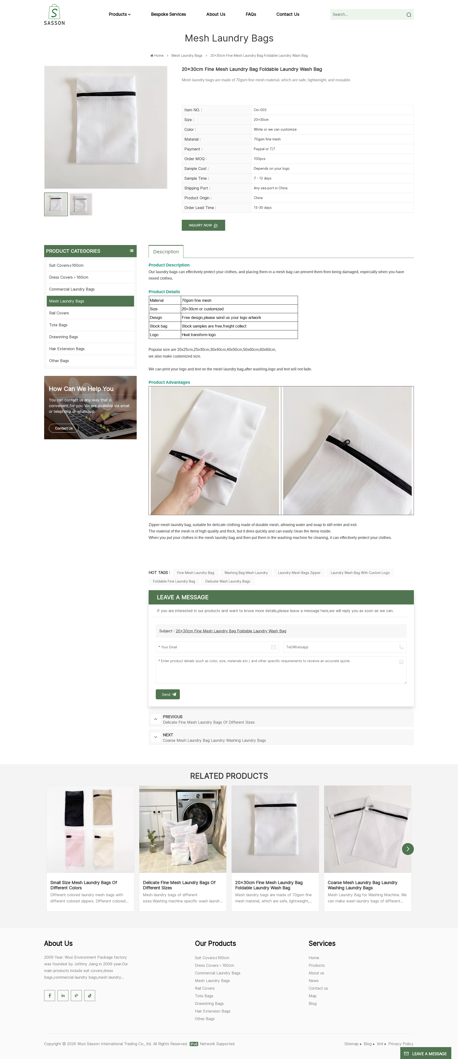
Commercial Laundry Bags (72, 289)
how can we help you (81, 388)
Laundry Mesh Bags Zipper (299, 573)
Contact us (287, 14)
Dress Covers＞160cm (68, 277)
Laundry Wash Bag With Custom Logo (360, 573)
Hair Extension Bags (67, 348)
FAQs (251, 14)
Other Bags (59, 360)
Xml (380, 1043)
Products (118, 14)
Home (159, 55)
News (314, 980)
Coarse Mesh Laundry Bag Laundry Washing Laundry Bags (362, 885)
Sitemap (351, 1043)
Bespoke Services (168, 14)
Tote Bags (58, 324)
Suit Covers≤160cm (66, 265)
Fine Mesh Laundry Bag (195, 573)
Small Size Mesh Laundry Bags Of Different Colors (83, 885)
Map (313, 995)
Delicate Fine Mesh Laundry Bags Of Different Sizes (179, 885)
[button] (408, 849)
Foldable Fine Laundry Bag (174, 581)
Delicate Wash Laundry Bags (227, 581)
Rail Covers (59, 313)
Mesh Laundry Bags (187, 55)
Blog (313, 1003)
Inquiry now (201, 225)
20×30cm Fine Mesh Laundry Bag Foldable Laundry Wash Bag (231, 631)
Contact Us (64, 428)
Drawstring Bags (63, 336)
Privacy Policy (400, 1043)
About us (215, 14)
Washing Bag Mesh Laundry (246, 573)
